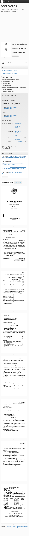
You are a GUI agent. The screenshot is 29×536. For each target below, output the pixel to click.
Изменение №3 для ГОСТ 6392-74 (9, 70)
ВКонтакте (13, 526)
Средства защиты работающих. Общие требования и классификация (14, 163)
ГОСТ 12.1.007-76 (6, 156)
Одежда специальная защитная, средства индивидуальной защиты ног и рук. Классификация (14, 168)
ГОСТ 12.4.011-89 (6, 161)
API (15, 527)
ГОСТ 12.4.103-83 (6, 167)
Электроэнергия (10, 105)
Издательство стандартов (18, 138)
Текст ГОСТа (18, 182)
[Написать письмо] (17, 527)
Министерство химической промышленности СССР (18, 133)
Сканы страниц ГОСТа (7, 182)
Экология (9, 113)
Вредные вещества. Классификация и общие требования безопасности (14, 158)
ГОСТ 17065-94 (5, 172)
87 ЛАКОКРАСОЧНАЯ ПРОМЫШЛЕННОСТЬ (10, 107)
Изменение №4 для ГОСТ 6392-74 (9, 73)
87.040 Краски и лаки (13, 109)
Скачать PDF (15, 55)
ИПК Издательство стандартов (19, 142)
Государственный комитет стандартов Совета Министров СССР (18, 126)
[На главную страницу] (2, 1)
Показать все (5, 176)
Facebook (9, 526)
